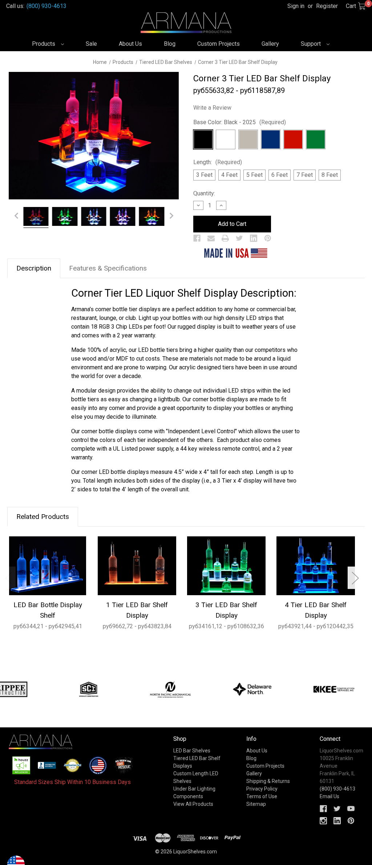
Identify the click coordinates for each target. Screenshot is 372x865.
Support (311, 43)
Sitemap (256, 804)
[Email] (211, 238)
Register (327, 6)
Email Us (329, 796)
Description (33, 268)
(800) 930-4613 (46, 6)
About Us (130, 43)
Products (44, 43)
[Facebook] (197, 238)
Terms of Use (261, 796)
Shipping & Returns (268, 781)
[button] (21, 765)
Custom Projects (218, 43)
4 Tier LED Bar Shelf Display (316, 610)
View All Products (193, 804)
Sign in (295, 6)
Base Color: (239, 122)
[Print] (225, 238)
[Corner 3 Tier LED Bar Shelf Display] (36, 217)
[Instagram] (323, 820)
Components (188, 796)
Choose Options (47, 565)
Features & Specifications (108, 268)
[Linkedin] (253, 238)
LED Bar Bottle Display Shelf (47, 610)
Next (355, 577)
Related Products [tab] (42, 516)
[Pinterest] (267, 238)
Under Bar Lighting (194, 789)
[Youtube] (351, 808)
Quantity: (204, 193)
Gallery (270, 43)
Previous (8, 577)
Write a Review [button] (212, 107)
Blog (169, 43)
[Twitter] (239, 238)
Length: (217, 162)
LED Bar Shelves (191, 751)
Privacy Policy (262, 789)
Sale (91, 43)
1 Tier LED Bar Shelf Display (137, 610)
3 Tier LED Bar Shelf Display (226, 610)
